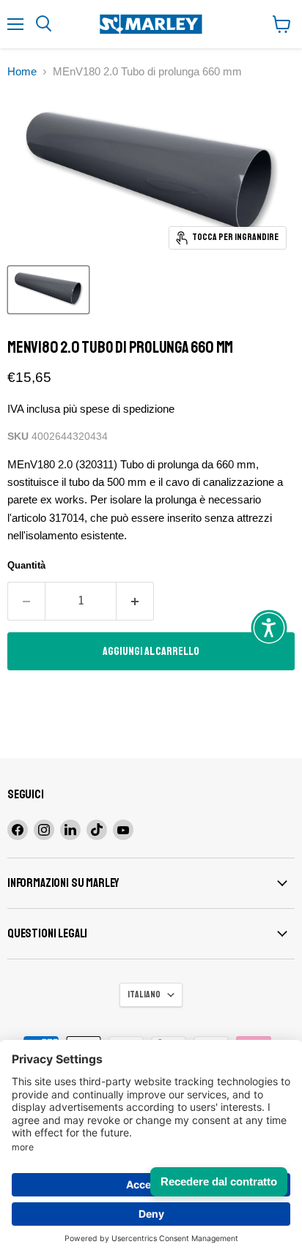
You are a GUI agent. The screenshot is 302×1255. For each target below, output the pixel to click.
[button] (269, 628)
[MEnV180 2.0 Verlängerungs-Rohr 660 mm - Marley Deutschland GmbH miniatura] (48, 289)
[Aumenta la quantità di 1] (135, 601)
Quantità (26, 565)
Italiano (144, 994)
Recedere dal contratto (219, 1181)
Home (22, 71)
